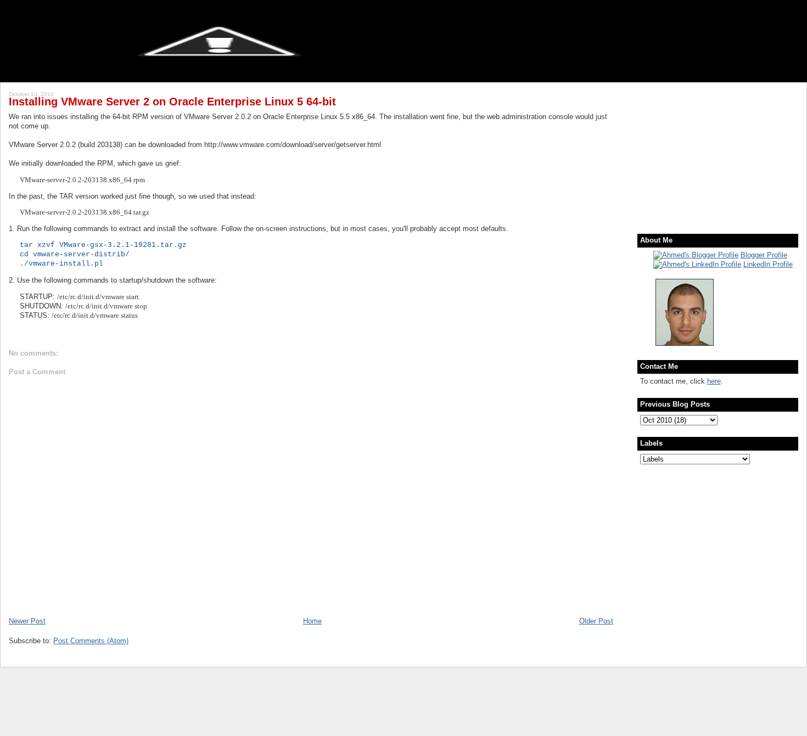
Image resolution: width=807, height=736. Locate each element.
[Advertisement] (708, 151)
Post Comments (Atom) (90, 641)
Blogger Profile (764, 255)
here (714, 381)
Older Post (596, 621)
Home (312, 621)
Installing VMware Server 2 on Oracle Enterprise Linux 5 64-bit (172, 101)
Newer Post (27, 621)
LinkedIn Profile (768, 264)
